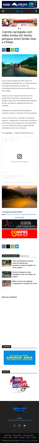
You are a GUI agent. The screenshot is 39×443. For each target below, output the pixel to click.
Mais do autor (25, 256)
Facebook (16, 214)
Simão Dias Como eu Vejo (27, 440)
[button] (3, 11)
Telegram (24, 214)
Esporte (16, 437)
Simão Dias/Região (28, 435)
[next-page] (6, 290)
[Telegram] (17, 50)
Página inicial (7, 435)
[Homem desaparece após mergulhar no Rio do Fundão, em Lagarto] (6, 274)
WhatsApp (32, 214)
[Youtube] (25, 426)
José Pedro (8, 133)
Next (35, 22)
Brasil (28, 437)
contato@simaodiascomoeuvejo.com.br (19, 420)
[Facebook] (4, 50)
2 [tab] (20, 28)
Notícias (9, 15)
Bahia (10, 437)
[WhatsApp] (12, 50)
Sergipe (5, 437)
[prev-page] (3, 290)
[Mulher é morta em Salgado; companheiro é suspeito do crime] (6, 283)
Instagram (8, 214)
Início (3, 15)
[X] (8, 50)
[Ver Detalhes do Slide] (19, 22)
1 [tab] (18, 28)
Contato (33, 437)
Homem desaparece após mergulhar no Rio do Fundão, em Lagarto (23, 274)
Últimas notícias (17, 435)
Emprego (22, 437)
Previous (4, 22)
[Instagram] (19, 426)
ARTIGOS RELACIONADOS (10, 256)
